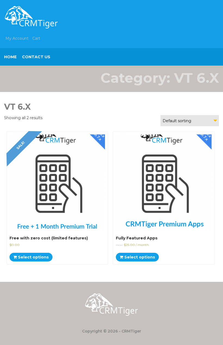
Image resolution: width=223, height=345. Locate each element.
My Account (17, 38)
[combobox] (189, 120)
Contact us (36, 56)
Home (10, 56)
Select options (33, 257)
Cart (36, 38)
